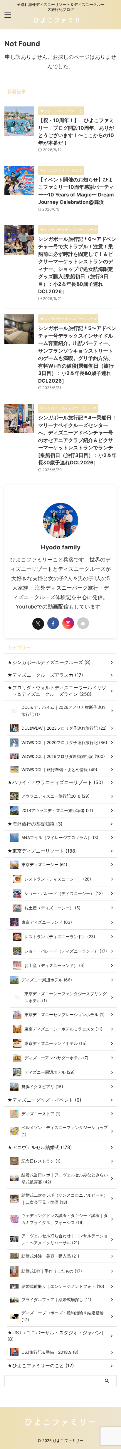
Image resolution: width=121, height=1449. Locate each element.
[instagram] (68, 623)
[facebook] (53, 623)
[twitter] (38, 624)
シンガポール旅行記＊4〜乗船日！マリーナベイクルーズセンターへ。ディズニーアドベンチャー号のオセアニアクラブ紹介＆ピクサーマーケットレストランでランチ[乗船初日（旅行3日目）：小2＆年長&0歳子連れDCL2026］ (77, 440)
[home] (83, 623)
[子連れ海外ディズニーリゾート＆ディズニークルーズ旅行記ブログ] (60, 22)
